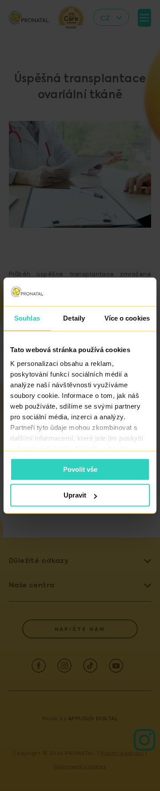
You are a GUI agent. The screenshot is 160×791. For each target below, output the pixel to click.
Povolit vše (80, 469)
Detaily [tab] (74, 318)
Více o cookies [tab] (127, 318)
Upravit (75, 495)
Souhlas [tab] (27, 318)
